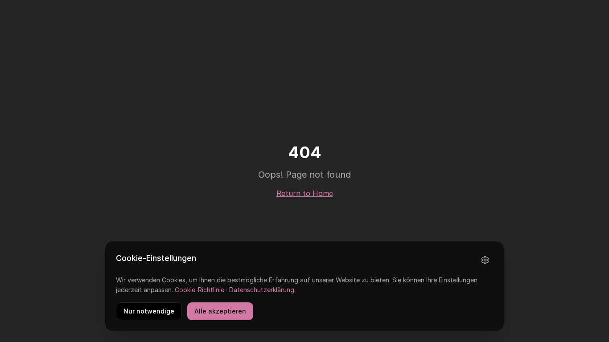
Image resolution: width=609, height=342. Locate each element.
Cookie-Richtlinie (199, 289)
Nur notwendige (148, 311)
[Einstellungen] (485, 260)
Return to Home (304, 193)
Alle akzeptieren (220, 311)
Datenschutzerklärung (261, 289)
